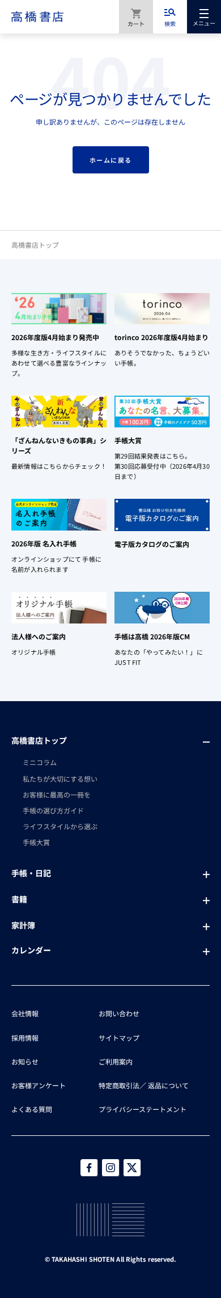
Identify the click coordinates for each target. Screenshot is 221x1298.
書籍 (19, 899)
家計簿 (23, 925)
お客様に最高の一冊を (57, 794)
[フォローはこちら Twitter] (132, 1167)
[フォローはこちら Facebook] (88, 1167)
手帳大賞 (36, 842)
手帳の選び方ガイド (53, 810)
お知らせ (25, 1061)
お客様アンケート (38, 1085)
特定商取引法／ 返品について (144, 1085)
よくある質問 (31, 1109)
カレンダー (31, 950)
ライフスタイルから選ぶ (60, 826)
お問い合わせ (119, 1013)
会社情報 (25, 1013)
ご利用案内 (116, 1061)
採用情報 (25, 1037)
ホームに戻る (111, 159)
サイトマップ (119, 1037)
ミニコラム (40, 762)
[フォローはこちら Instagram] (110, 1167)
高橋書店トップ (35, 244)
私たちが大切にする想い (60, 778)
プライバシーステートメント (142, 1109)
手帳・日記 (31, 873)
